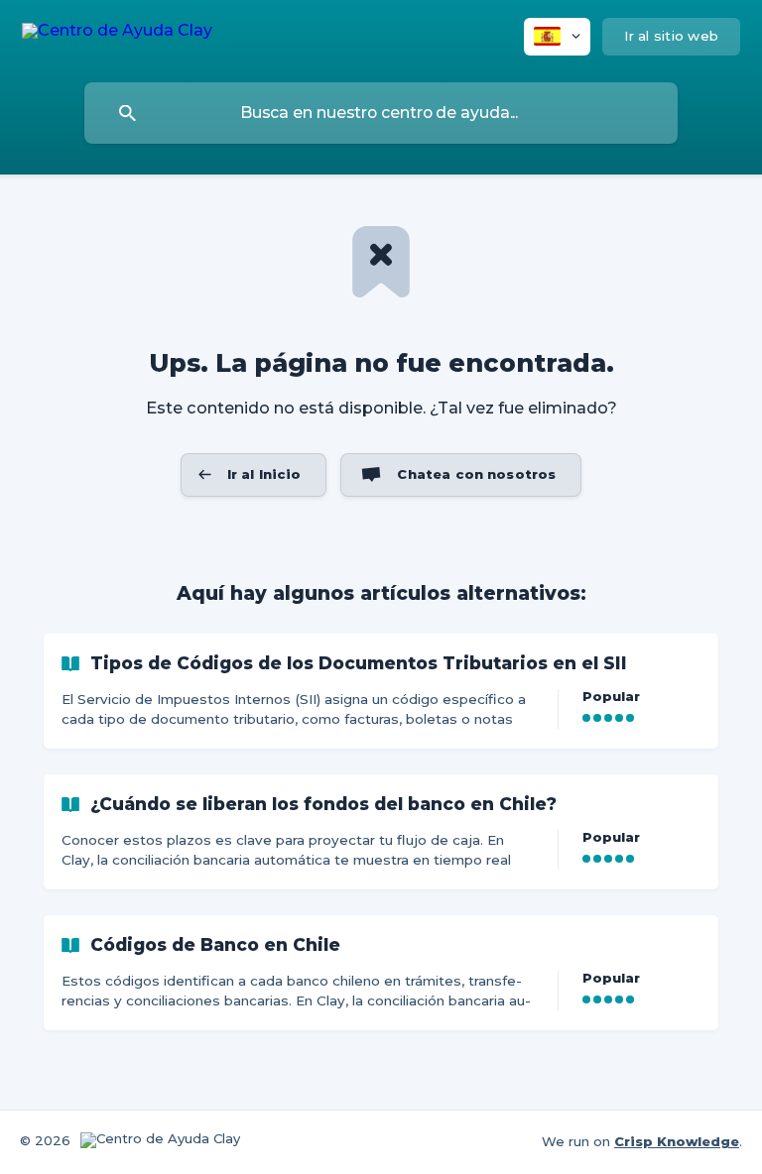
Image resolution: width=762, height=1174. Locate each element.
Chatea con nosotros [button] (476, 474)
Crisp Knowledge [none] (676, 1141)
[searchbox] (381, 113)
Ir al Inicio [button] (264, 474)
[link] (381, 691)
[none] (117, 34)
